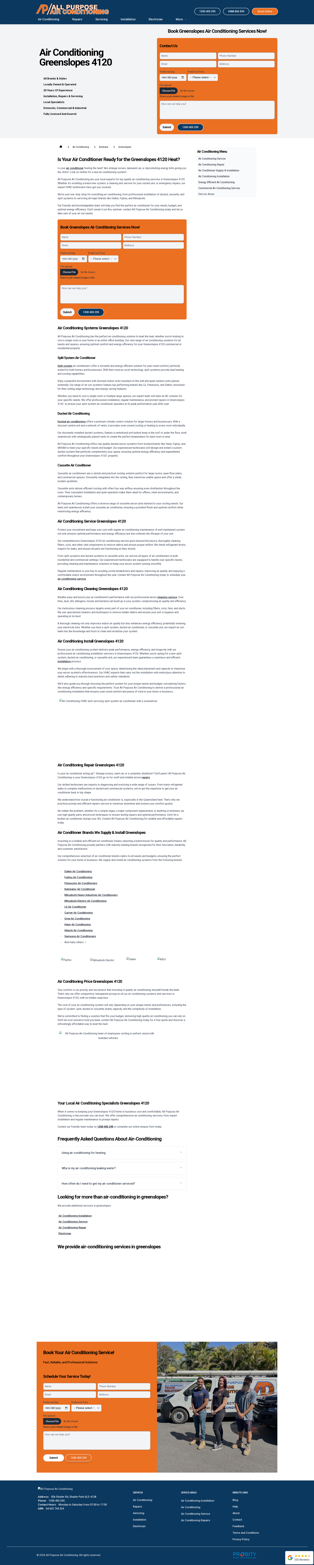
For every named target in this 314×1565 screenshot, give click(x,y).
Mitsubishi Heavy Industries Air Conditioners (91, 895)
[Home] (72, 9)
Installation (139, 1519)
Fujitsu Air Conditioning (78, 877)
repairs (145, 777)
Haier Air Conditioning (77, 924)
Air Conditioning (142, 1500)
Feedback (238, 1526)
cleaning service (167, 597)
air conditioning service (72, 578)
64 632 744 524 (55, 1508)
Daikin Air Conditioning (78, 871)
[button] (122, 1153)
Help (235, 1506)
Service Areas (206, 194)
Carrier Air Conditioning (78, 912)
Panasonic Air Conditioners (80, 883)
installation (64, 661)
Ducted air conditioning (72, 421)
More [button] (179, 19)
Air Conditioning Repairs (195, 1520)
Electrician (65, 1233)
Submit (167, 127)
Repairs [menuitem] (77, 19)
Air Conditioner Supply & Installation (218, 170)
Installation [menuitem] (128, 19)
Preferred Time (196, 71)
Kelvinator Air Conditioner (79, 889)
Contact (237, 1519)
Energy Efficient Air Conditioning (216, 182)
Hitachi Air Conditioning (78, 930)
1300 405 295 (207, 11)
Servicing (138, 1513)
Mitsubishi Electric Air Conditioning (85, 901)
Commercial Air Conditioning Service (219, 188)
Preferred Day (167, 71)
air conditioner (75, 168)
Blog (235, 1500)
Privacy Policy (241, 1539)
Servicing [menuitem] (101, 19)
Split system (65, 365)
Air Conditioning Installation (75, 1215)
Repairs (137, 1506)
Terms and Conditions (246, 1532)
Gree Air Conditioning (77, 918)
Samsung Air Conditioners (80, 936)
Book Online (265, 11)
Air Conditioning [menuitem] (48, 19)
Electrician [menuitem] (156, 19)
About (236, 1513)
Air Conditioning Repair (72, 1227)
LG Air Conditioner (75, 906)
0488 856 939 (236, 11)
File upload (166, 85)
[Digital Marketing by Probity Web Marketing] (244, 1555)
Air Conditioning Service (73, 1221)
